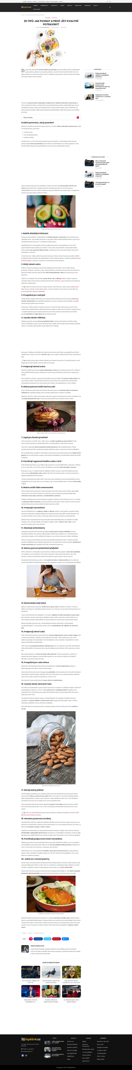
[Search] (110, 7)
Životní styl (54, 5)
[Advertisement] (51, 89)
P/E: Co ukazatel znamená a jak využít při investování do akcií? (102, 163)
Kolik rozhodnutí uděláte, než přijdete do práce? (102, 75)
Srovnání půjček (41, 1)
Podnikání (35, 1)
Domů (22, 14)
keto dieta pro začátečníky (37, 291)
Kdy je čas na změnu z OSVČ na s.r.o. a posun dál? (103, 96)
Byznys (95, 5)
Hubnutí (24, 933)
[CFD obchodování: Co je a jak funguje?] (89, 185)
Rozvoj (73, 1038)
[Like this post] (31, 938)
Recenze (48, 1)
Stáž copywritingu (54, 1)
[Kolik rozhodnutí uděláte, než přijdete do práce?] (51, 972)
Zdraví (62, 5)
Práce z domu (36, 9)
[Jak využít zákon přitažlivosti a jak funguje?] (47, 1049)
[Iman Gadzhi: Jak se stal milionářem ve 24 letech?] (30, 991)
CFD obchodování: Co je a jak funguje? (102, 183)
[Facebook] (107, 1)
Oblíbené (103, 1038)
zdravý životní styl (39, 933)
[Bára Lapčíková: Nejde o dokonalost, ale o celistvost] (71, 972)
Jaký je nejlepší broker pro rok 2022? (58, 1042)
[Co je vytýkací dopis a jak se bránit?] (47, 1056)
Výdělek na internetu (27, 1)
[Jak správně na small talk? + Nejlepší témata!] (71, 991)
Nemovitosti (78, 5)
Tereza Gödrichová (44, 27)
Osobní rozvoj (44, 5)
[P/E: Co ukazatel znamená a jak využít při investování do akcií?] (30, 972)
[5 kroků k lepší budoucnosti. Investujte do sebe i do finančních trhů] (89, 85)
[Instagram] (110, 1)
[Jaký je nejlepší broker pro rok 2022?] (47, 1043)
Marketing (87, 5)
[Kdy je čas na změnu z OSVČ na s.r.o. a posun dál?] (89, 97)
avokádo (76, 301)
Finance (35, 5)
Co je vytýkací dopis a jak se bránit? (58, 1055)
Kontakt (60, 1)
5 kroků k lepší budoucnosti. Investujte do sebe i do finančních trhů (102, 85)
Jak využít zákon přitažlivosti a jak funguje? (56, 1049)
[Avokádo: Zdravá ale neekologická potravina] (51, 991)
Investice (69, 5)
